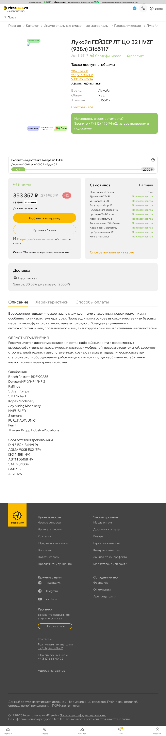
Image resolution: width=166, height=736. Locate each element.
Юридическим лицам (53, 543)
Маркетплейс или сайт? (110, 564)
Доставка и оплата (106, 529)
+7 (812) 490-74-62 (102, 123)
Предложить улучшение (55, 564)
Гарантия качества (106, 543)
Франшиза (100, 582)
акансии (45, 550)
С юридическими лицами (35, 239)
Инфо (159, 8)
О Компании (102, 589)
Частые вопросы (49, 522)
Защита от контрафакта (110, 557)
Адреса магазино (51, 670)
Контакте (53, 583)
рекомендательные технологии (108, 719)
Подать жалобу (48, 557)
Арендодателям (104, 596)
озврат (99, 536)
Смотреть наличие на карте (112, 252)
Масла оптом (102, 522)
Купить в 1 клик (44, 230)
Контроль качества (106, 550)
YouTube (51, 599)
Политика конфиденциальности (82, 715)
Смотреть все (82, 107)
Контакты (44, 536)
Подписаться (55, 626)
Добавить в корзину (45, 218)
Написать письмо (50, 529)
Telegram (52, 591)
